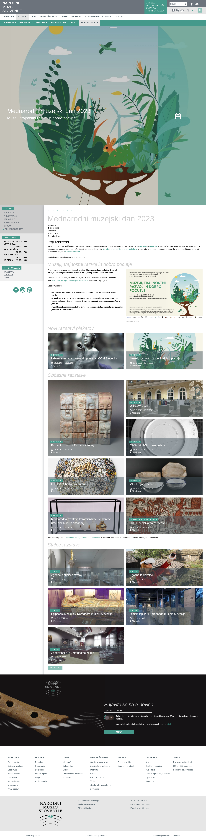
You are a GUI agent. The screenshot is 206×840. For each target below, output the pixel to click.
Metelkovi (153, 246)
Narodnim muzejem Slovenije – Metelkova (70, 280)
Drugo (37, 777)
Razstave (9, 17)
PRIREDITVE (10, 23)
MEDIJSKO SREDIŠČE (156, 5)
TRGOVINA (151, 757)
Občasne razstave (15, 766)
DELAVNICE (42, 23)
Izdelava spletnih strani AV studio (166, 836)
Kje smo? (67, 762)
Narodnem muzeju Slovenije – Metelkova (119, 249)
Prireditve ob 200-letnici (183, 770)
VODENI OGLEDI (58, 23)
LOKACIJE (8, 275)
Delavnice (39, 770)
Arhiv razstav (13, 789)
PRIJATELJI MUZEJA (155, 11)
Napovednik (13, 785)
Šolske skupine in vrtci (99, 762)
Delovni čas (68, 766)
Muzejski (143, 246)
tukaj (169, 724)
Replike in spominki (154, 766)
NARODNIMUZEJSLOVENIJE (12, 7)
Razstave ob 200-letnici (183, 762)
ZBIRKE (122, 757)
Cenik (65, 770)
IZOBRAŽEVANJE (99, 757)
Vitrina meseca (14, 774)
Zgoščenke (150, 777)
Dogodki (22, 17)
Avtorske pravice (33, 836)
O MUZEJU (150, 3)
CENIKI (7, 277)
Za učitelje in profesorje (100, 766)
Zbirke (64, 17)
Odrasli (93, 774)
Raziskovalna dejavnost (98, 17)
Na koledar (55, 668)
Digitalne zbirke (124, 762)
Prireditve (39, 762)
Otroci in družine (97, 777)
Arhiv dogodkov (89, 23)
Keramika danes (72, 252)
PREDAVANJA (26, 23)
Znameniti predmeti (126, 766)
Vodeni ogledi (41, 774)
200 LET (177, 757)
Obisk (34, 17)
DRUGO (73, 23)
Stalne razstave (14, 762)
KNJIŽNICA (151, 8)
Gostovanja (12, 770)
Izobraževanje (48, 17)
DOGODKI (40, 757)
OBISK (66, 757)
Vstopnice (150, 781)
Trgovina (76, 17)
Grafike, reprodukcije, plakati (158, 774)
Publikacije (150, 770)
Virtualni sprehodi (15, 781)
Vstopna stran (52, 211)
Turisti (92, 781)
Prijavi (119, 732)
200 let (119, 17)
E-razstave (12, 777)
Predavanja (40, 766)
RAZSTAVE (9, 272)
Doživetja (94, 770)
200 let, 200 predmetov (183, 766)
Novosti (149, 762)
